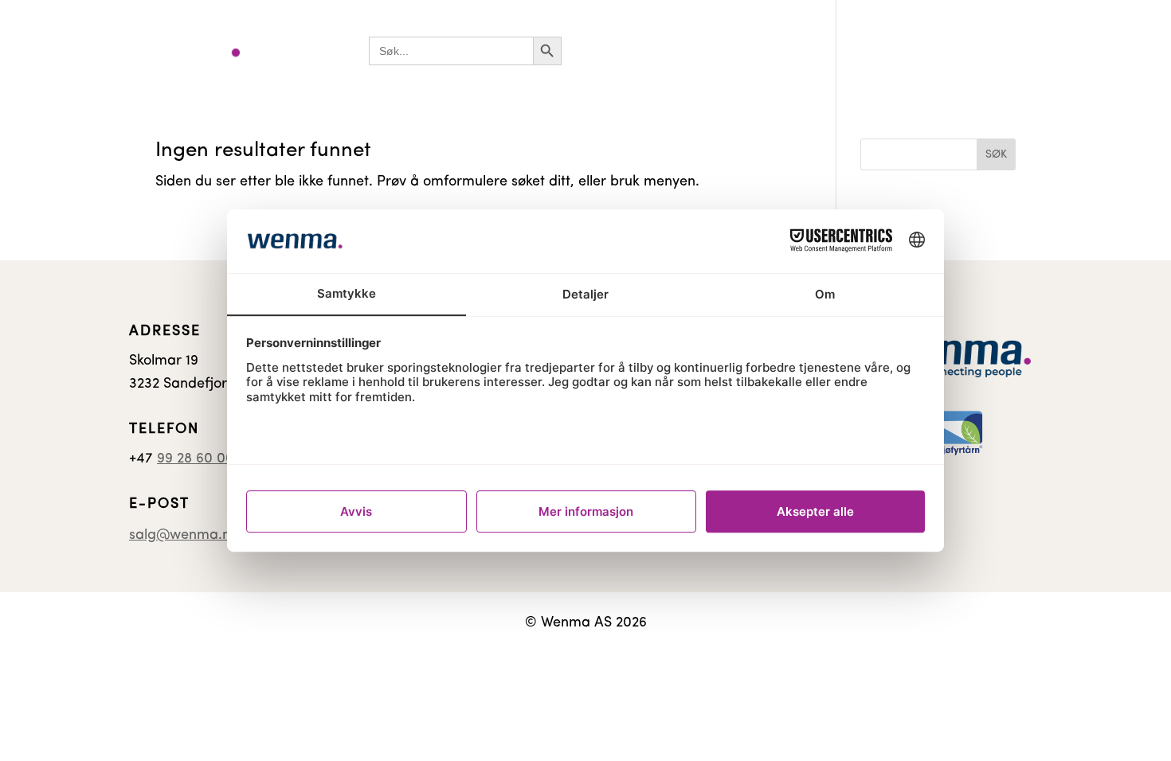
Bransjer (603, 51)
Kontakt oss (939, 51)
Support (1016, 51)
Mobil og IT (793, 51)
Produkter (694, 51)
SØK (996, 155)
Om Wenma (1095, 51)
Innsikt (866, 51)
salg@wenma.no (183, 536)
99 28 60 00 (195, 459)
